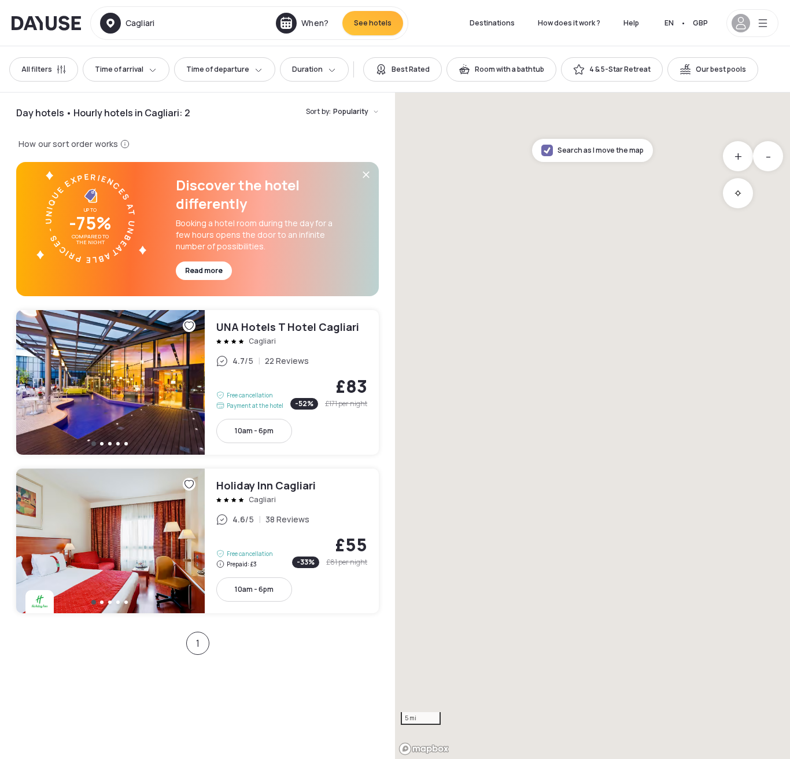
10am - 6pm (254, 431)
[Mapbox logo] (423, 749)
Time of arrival (119, 69)
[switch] (402, 69)
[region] (592, 426)
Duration (307, 69)
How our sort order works (68, 143)
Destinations (492, 23)
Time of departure (217, 69)
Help (631, 23)
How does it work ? (569, 23)
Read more (204, 270)
